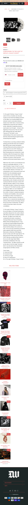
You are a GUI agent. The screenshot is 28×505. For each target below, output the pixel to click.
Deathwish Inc (15, 494)
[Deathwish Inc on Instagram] (18, 491)
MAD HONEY (16, 1)
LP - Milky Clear (8, 96)
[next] (23, 25)
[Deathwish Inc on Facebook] (13, 491)
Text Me (20, 74)
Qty (4, 100)
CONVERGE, (21, 1)
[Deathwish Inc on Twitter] (10, 491)
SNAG (12, 1)
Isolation (5, 47)
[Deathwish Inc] (14, 3)
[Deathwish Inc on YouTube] (15, 491)
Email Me (7, 84)
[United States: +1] (6, 74)
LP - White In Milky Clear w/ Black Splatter (15, 92)
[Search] (19, 3)
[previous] (4, 25)
